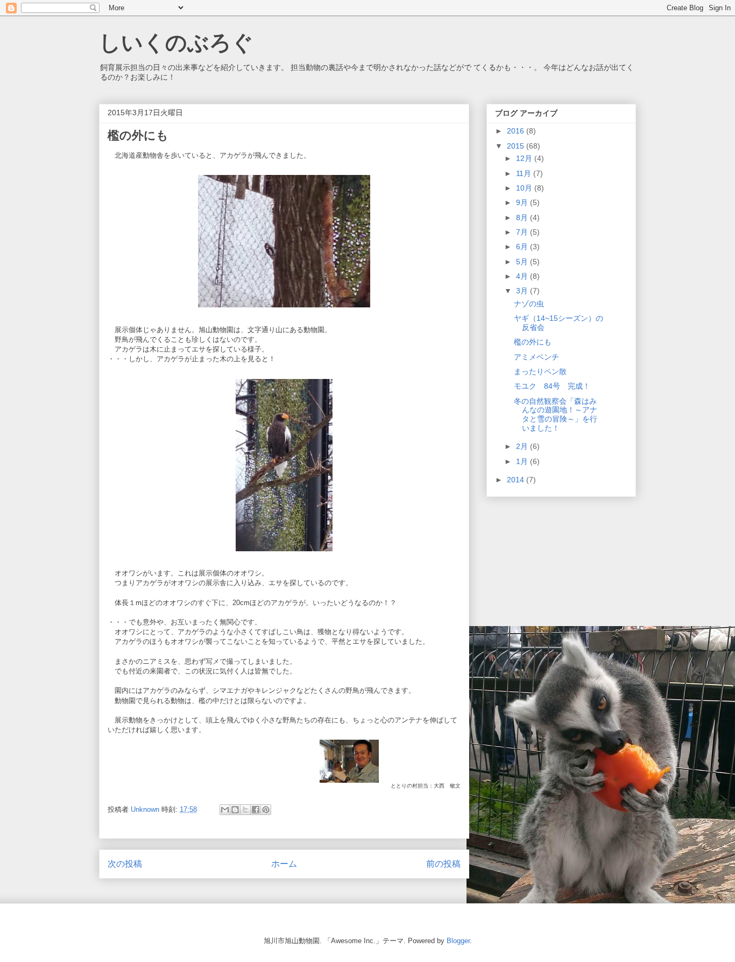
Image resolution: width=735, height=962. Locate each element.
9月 (523, 202)
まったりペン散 (540, 371)
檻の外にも (533, 342)
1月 (523, 461)
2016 (516, 131)
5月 (523, 261)
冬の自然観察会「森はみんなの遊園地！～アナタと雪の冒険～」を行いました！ (555, 414)
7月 (523, 232)
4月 (523, 276)
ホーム (284, 863)
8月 (523, 217)
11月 (524, 173)
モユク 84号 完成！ (552, 386)
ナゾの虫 (529, 303)
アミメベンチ (536, 357)
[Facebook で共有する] (255, 809)
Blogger (458, 941)
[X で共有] (245, 809)
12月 (525, 158)
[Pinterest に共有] (265, 809)
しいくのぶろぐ (176, 42)
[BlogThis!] (235, 809)
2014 (516, 479)
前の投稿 (443, 863)
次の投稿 (125, 863)
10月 (525, 188)
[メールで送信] (225, 809)
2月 (523, 446)
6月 (523, 246)
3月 (523, 290)
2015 (516, 146)
